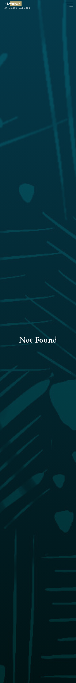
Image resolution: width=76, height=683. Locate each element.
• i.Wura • (12, 3)
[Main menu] (69, 5)
